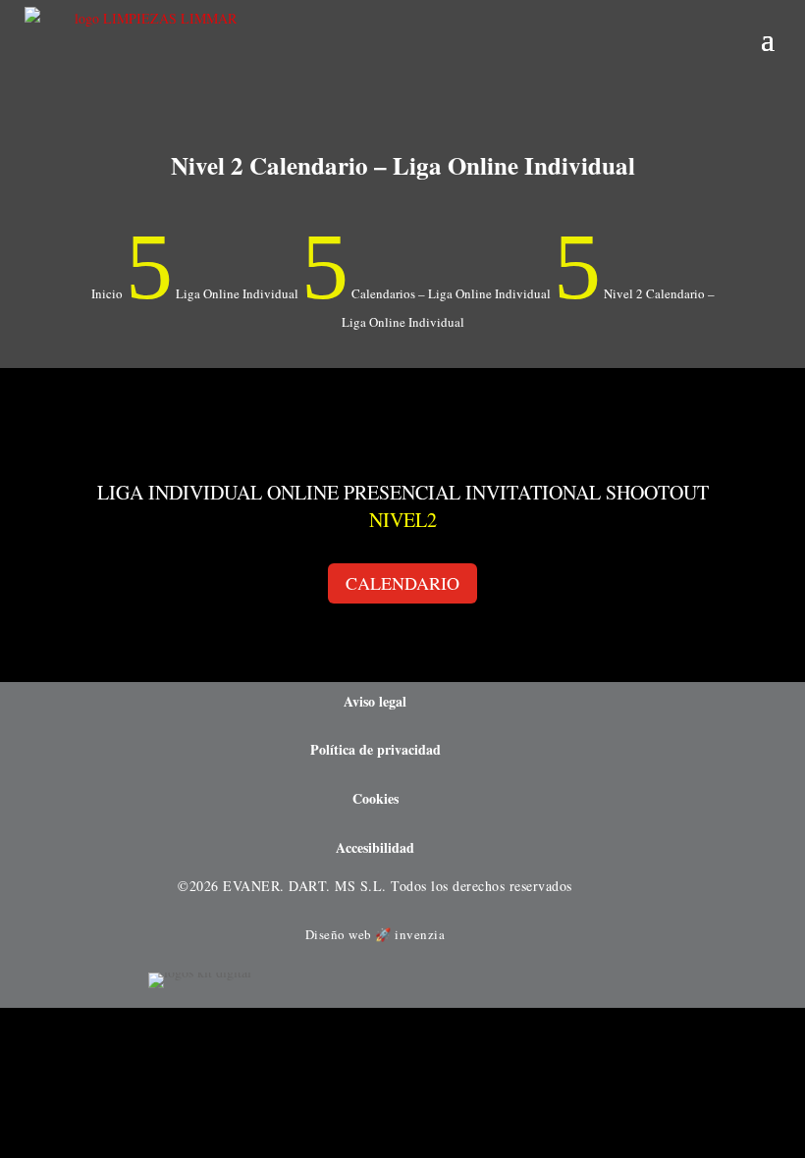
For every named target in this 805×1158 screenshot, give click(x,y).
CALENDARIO (402, 583)
